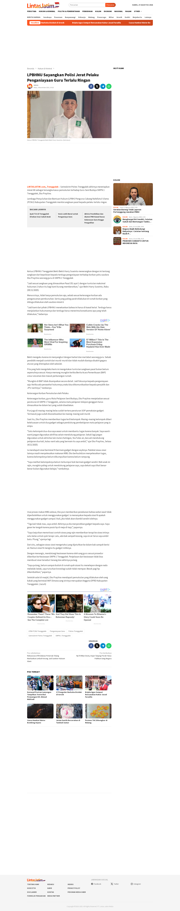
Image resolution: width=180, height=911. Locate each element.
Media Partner (53, 896)
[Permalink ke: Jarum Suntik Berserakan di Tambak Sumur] (69, 711)
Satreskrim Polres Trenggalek (40, 635)
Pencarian (110, 5)
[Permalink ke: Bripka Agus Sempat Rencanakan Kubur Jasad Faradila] (98, 683)
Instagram (137, 884)
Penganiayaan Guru (57, 631)
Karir (49, 888)
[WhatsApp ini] (108, 86)
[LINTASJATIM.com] (44, 5)
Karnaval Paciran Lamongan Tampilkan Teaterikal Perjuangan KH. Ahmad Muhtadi (39, 695)
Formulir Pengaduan (36, 896)
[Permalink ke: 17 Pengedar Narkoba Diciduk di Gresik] (69, 683)
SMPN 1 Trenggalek (63, 635)
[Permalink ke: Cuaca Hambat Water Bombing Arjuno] (40, 711)
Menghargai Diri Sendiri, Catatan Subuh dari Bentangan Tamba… (137, 220)
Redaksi (50, 884)
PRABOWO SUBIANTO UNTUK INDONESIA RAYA (136, 242)
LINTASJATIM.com (36, 186)
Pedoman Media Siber (77, 892)
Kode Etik (31, 888)
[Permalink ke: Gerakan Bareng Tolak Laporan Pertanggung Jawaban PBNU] (133, 194)
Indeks (71, 884)
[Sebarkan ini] (91, 86)
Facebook (97, 884)
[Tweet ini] (97, 86)
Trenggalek (52, 186)
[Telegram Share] (103, 86)
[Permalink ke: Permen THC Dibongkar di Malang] (98, 711)
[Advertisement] (90, 46)
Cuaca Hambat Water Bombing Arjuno (126, 23)
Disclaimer (32, 892)
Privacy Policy (74, 888)
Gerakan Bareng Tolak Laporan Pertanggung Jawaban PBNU (127, 210)
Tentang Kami (33, 884)
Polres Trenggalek (76, 631)
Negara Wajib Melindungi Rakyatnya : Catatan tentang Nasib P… (136, 231)
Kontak (50, 892)
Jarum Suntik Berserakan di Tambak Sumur (68, 721)
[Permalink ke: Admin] (29, 86)
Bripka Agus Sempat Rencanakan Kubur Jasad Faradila (77, 23)
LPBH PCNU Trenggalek (37, 631)
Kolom (116, 180)
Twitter (116, 884)
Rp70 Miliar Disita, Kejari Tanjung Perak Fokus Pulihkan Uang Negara (93, 656)
